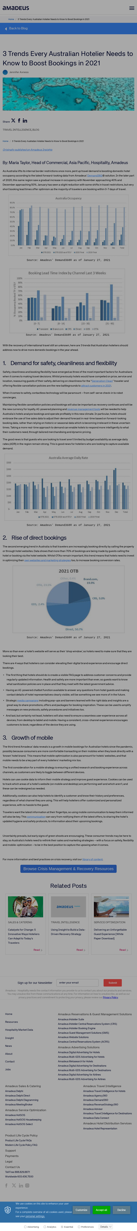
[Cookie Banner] (68, 1216)
